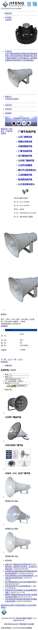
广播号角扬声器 (14, 56)
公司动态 (8, 99)
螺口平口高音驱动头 (21, 58)
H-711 (20, 359)
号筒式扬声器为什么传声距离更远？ (18, 586)
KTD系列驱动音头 (27, 60)
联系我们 (8, 113)
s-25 (9, 359)
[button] (11, 386)
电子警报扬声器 (26, 56)
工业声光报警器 (25, 165)
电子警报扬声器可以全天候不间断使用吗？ (21, 582)
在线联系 (4, 326)
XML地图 (30, 624)
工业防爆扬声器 (25, 175)
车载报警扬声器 (25, 146)
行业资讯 (15, 99)
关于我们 (8, 17)
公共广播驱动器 (11, 53)
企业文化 (8, 105)
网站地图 (23, 624)
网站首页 (8, 13)
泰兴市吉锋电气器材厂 (24, 618)
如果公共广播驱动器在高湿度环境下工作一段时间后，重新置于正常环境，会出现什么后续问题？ (21, 567)
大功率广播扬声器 (26, 160)
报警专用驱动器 (23, 53)
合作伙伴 (8, 109)
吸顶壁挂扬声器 (14, 60)
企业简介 (8, 20)
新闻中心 (8, 97)
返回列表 (4, 362)
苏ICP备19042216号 (11, 624)
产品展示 (8, 51)
